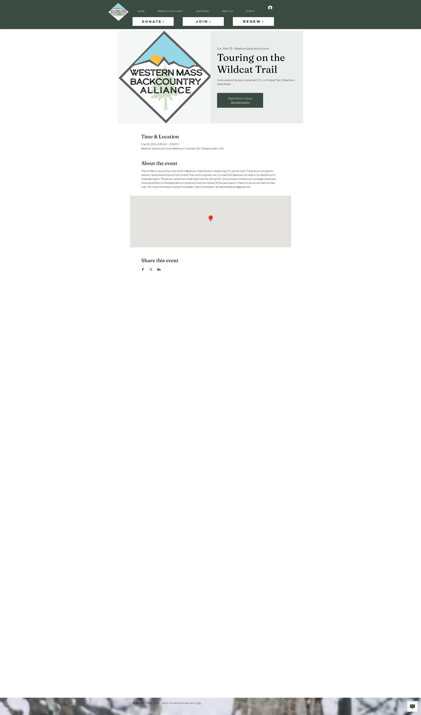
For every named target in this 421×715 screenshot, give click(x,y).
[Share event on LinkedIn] (159, 269)
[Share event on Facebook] (142, 269)
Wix (199, 702)
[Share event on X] (150, 269)
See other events (240, 102)
